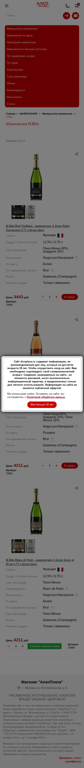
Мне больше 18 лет (42, 404)
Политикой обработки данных (46, 397)
